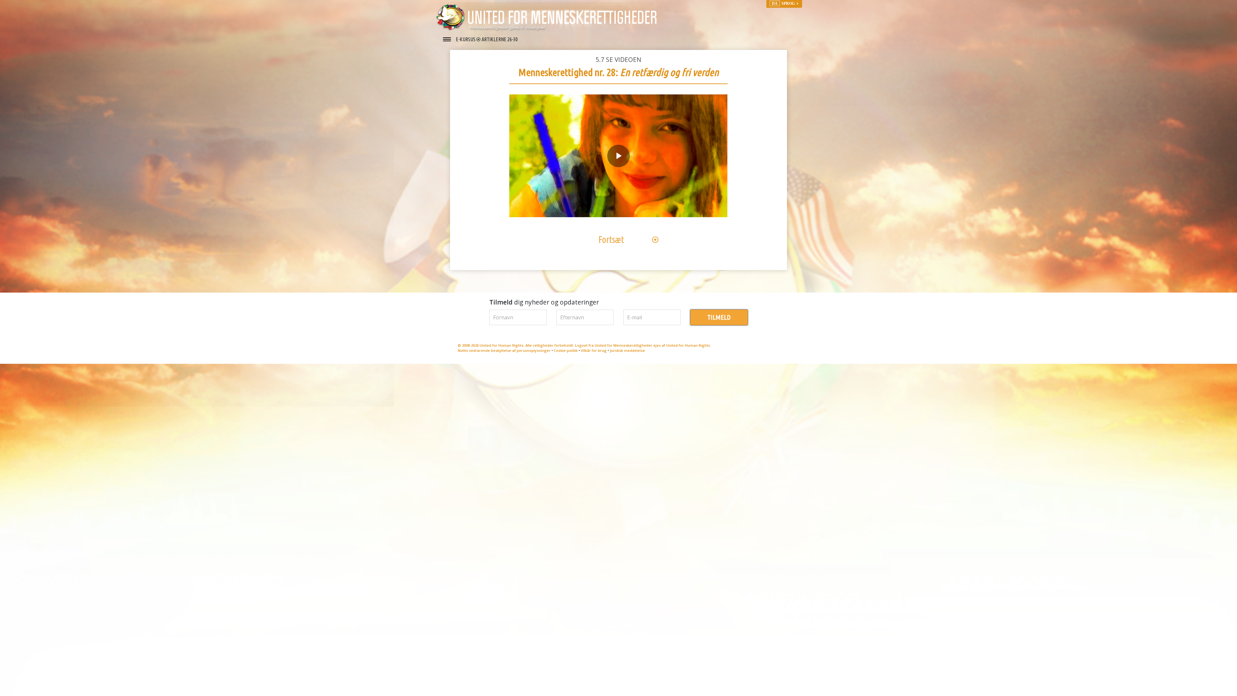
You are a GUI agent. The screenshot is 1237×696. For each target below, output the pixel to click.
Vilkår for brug (594, 350)
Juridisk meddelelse (627, 350)
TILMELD (719, 317)
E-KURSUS (466, 39)
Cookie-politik (566, 350)
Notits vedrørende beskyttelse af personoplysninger (504, 350)
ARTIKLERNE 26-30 (500, 39)
